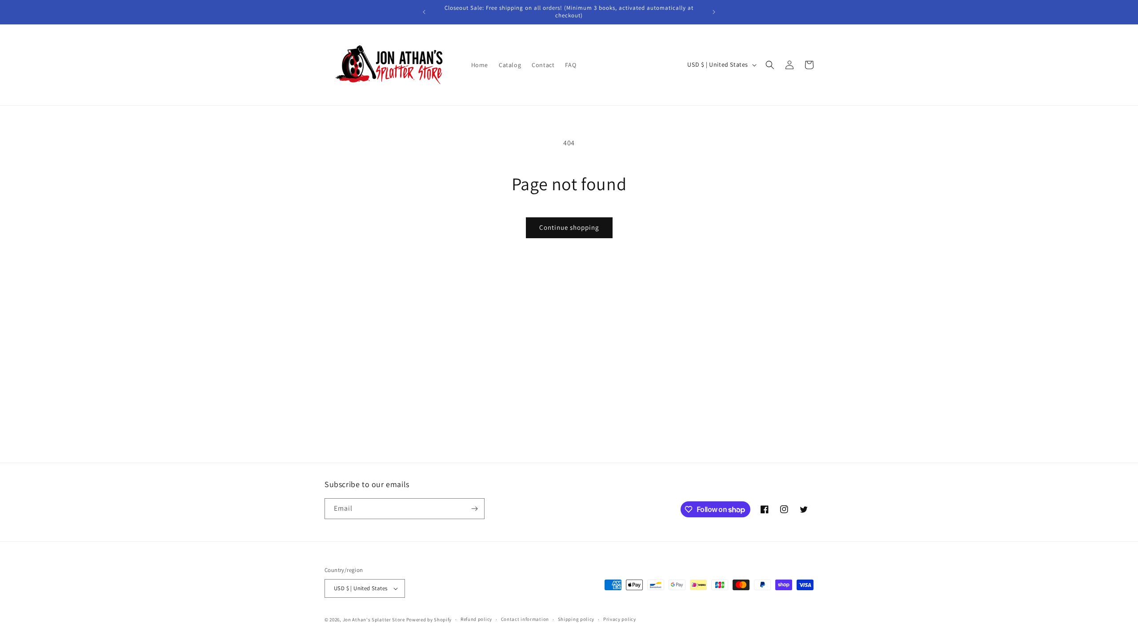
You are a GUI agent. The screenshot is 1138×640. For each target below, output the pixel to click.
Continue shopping (569, 227)
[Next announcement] (714, 12)
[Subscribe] (474, 508)
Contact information (525, 619)
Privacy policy (619, 619)
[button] (770, 65)
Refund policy (476, 619)
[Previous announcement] (424, 12)
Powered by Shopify (429, 619)
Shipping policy (576, 619)
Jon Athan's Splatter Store (374, 619)
